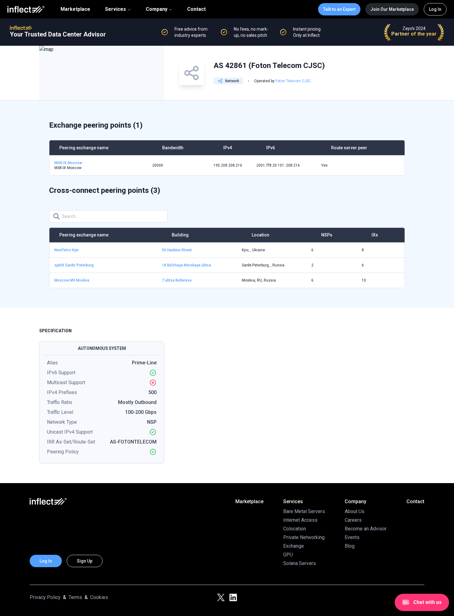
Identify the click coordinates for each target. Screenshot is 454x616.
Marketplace (75, 9)
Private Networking (304, 537)
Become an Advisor (366, 529)
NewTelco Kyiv (66, 250)
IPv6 (270, 147)
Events (352, 537)
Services (115, 9)
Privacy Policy (45, 597)
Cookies (99, 597)
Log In (435, 9)
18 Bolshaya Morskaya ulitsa (186, 265)
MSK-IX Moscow (68, 163)
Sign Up (84, 561)
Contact (196, 9)
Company (156, 9)
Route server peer (349, 147)
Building (180, 234)
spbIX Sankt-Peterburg (74, 265)
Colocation (294, 529)
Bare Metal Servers (304, 511)
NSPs (326, 234)
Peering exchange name (83, 147)
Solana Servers (299, 563)
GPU (288, 555)
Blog (350, 546)
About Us (354, 511)
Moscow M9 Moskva (71, 280)
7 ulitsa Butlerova (176, 280)
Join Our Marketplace (392, 9)
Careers (353, 520)
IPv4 (227, 147)
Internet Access (300, 520)
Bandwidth (172, 147)
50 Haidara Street (177, 250)
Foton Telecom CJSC (293, 81)
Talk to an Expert (339, 9)
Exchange (293, 546)
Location (260, 234)
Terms (75, 597)
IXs (375, 234)
